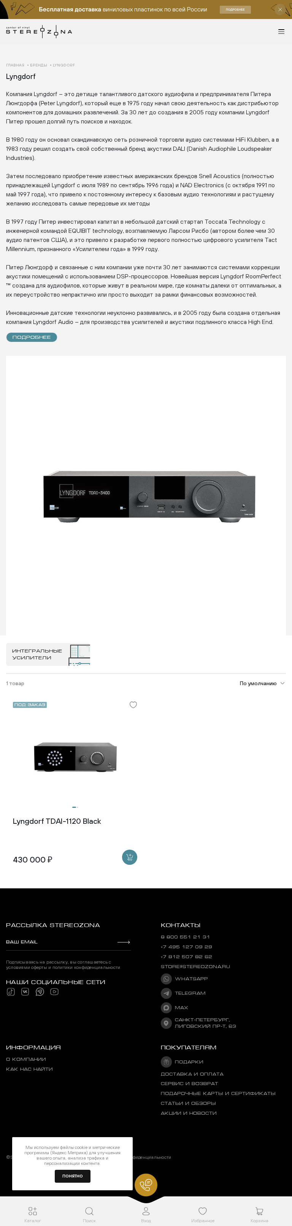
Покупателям (189, 1047)
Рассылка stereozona (53, 925)
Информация (33, 1047)
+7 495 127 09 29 (186, 947)
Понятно (72, 1176)
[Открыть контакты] (146, 1185)
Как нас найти (29, 1069)
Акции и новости (189, 1113)
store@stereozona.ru (195, 967)
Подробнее (32, 337)
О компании (26, 1059)
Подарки (189, 1062)
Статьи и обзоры (188, 1103)
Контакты (180, 925)
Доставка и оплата (192, 1074)
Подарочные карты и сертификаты (218, 1094)
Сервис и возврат (189, 1084)
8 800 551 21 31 (185, 937)
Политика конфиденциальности (137, 1157)
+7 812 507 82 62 (186, 957)
